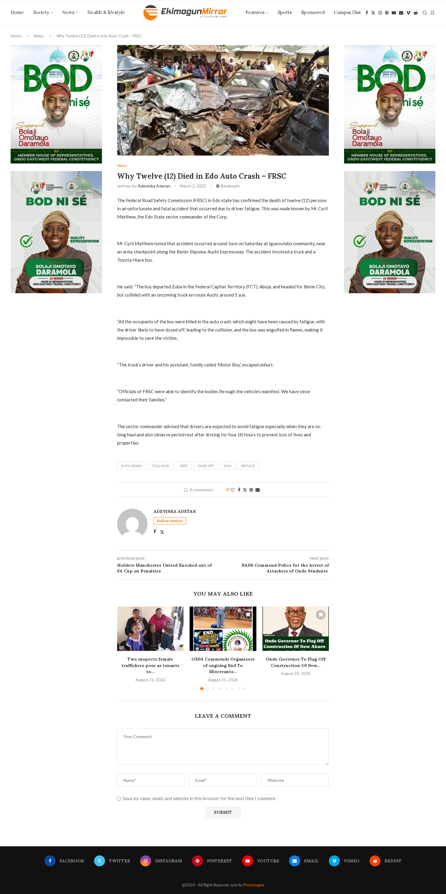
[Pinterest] (387, 13)
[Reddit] (416, 13)
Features (255, 12)
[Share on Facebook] (239, 489)
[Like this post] (232, 489)
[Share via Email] (257, 489)
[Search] (425, 13)
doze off (206, 466)
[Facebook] (367, 13)
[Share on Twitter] (245, 489)
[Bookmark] (432, 13)
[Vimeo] (408, 13)
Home (17, 12)
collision (161, 466)
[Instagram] (380, 13)
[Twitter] (373, 13)
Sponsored (313, 12)
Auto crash (131, 466)
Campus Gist (347, 12)
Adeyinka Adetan (154, 185)
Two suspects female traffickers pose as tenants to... (150, 665)
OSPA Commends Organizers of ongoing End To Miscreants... (223, 665)
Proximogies (253, 884)
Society (41, 12)
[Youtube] (394, 13)
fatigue (248, 466)
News (68, 12)
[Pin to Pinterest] (251, 489)
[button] (125, 648)
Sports (285, 12)
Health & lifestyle (106, 12)
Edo (227, 466)
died (184, 466)
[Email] (401, 13)
